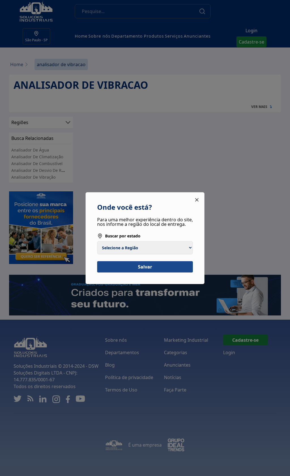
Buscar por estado (122, 236)
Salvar (145, 267)
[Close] (197, 200)
